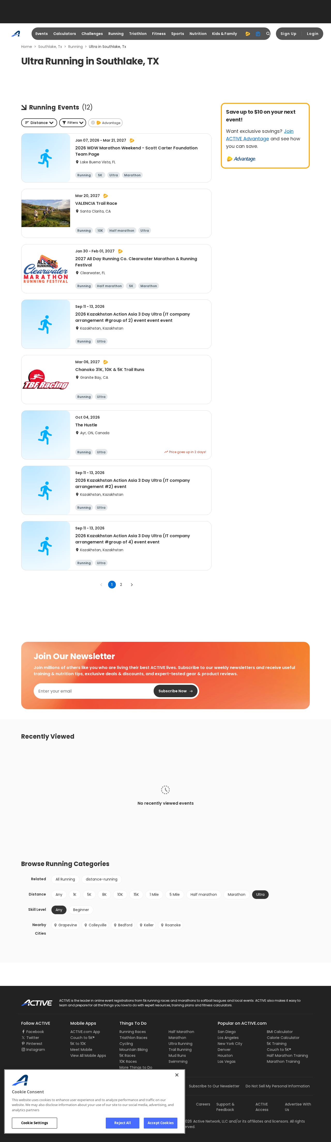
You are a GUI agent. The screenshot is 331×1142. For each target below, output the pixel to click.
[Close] (177, 1075)
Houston (225, 1055)
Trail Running (180, 1049)
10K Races (128, 1061)
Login (313, 33)
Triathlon (138, 33)
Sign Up (289, 33)
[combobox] (39, 122)
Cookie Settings (34, 1123)
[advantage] (247, 33)
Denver (224, 1049)
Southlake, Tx (50, 46)
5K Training (277, 1043)
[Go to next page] (132, 584)
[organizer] (258, 33)
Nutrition (198, 33)
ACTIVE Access (261, 1107)
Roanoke (173, 925)
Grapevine (67, 925)
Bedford (125, 925)
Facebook (35, 1031)
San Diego (227, 1031)
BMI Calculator (280, 1031)
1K (74, 894)
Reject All (122, 1123)
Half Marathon (181, 1031)
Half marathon (204, 894)
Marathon (236, 894)
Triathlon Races (133, 1037)
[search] (268, 33)
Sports (177, 33)
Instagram (35, 1049)
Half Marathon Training (287, 1055)
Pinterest (34, 1043)
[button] (72, 122)
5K (89, 894)
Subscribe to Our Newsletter (214, 1086)
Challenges (92, 33)
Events (41, 33)
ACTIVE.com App (85, 1031)
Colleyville (98, 925)
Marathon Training (283, 1061)
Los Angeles (228, 1037)
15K (136, 894)
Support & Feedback (225, 1107)
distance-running (101, 879)
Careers (203, 1104)
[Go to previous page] (101, 584)
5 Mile (175, 894)
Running (116, 33)
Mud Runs (177, 1055)
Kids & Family (224, 33)
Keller (149, 925)
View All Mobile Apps (88, 1055)
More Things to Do (135, 1067)
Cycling (126, 1043)
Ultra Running (180, 1043)
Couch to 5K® (82, 1037)
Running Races (132, 1031)
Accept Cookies (161, 1123)
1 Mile (154, 894)
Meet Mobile (81, 1049)
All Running (65, 879)
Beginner (81, 909)
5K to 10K (78, 1043)
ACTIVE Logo (32, 1000)
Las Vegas (227, 1061)
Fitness (159, 33)
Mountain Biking (133, 1049)
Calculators (64, 33)
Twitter (32, 1037)
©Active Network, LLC (203, 1121)
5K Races (127, 1055)
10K (120, 894)
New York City (230, 1043)
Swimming (178, 1061)
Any (59, 894)
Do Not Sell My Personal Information (278, 1086)
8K (104, 894)
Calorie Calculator (283, 1037)
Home (26, 46)
